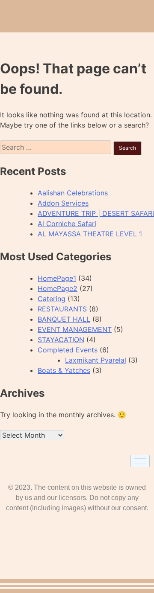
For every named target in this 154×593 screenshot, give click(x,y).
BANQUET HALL (64, 319)
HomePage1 (57, 278)
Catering (51, 298)
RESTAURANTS (62, 309)
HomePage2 (57, 288)
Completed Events (68, 350)
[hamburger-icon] (140, 461)
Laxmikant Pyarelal (95, 360)
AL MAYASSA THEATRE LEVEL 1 (90, 234)
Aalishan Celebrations (73, 193)
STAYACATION (61, 339)
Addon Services (63, 203)
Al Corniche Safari (67, 223)
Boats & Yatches (64, 370)
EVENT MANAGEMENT (75, 329)
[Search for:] (56, 147)
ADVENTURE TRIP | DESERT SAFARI (96, 213)
